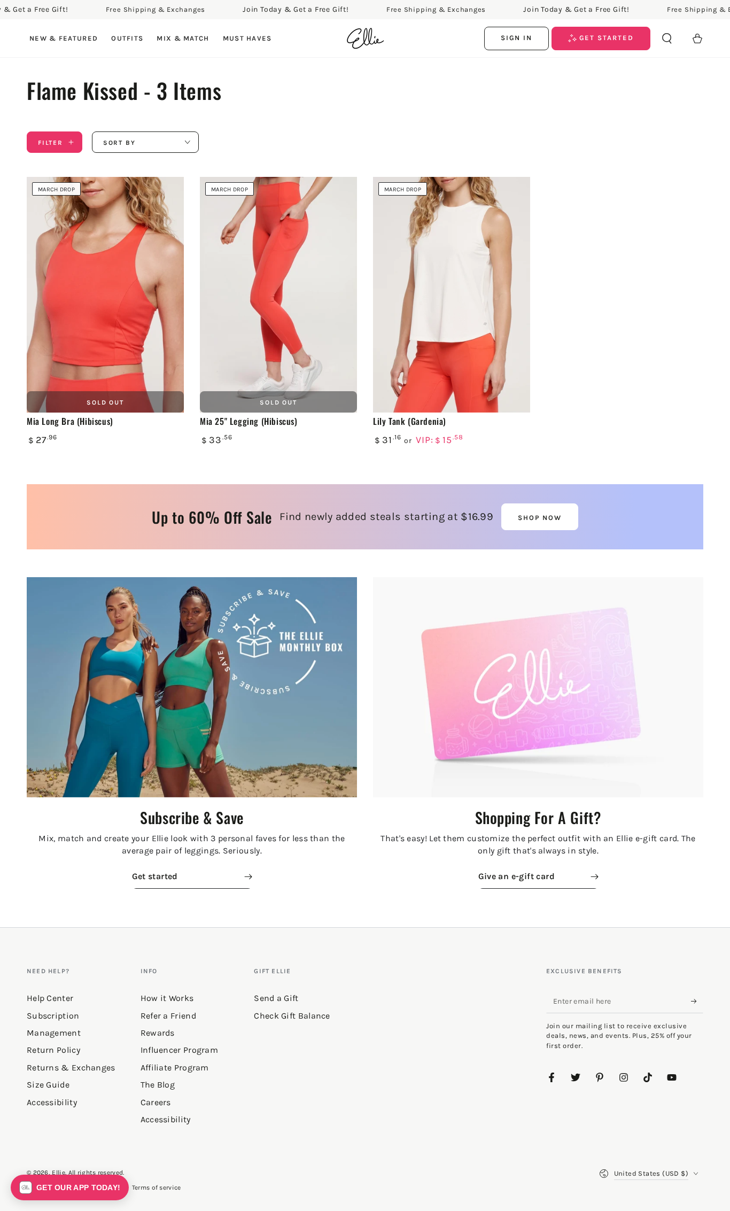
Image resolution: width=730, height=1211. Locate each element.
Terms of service (156, 1187)
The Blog (158, 1085)
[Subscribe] (697, 1001)
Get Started (605, 38)
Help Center (50, 998)
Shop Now (540, 518)
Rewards (158, 1033)
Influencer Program (179, 1050)
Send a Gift (276, 998)
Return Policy (53, 1050)
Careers (156, 1102)
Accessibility (166, 1119)
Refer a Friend (168, 1016)
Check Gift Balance (292, 1016)
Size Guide (48, 1085)
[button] (667, 38)
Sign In (517, 38)
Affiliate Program (175, 1067)
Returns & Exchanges (71, 1067)
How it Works (167, 998)
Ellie (58, 1172)
